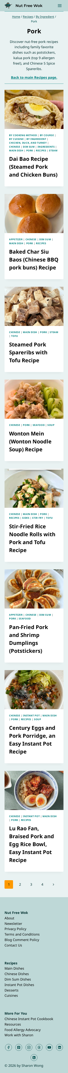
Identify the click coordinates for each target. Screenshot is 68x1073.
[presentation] (34, 109)
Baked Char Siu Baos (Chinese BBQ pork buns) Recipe (33, 259)
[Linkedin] (59, 1047)
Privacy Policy (15, 929)
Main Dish (16, 150)
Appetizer (16, 239)
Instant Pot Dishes (19, 984)
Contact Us (13, 945)
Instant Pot (31, 715)
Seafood (39, 425)
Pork (29, 150)
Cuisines (11, 995)
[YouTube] (49, 1047)
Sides (25, 517)
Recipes (41, 150)
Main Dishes (14, 968)
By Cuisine (16, 139)
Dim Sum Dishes (18, 979)
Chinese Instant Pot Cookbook (29, 1019)
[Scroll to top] (58, 1067)
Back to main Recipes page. (34, 77)
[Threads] (39, 1047)
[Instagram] (29, 1047)
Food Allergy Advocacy (23, 1029)
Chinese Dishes (17, 974)
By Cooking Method (23, 135)
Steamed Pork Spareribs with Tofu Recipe (28, 352)
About (9, 918)
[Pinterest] (18, 1047)
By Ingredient (36, 139)
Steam (53, 150)
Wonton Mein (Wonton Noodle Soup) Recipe (30, 441)
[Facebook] (8, 1047)
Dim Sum (29, 146)
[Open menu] (59, 5)
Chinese (14, 146)
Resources (13, 1024)
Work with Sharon (19, 1035)
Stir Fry (37, 517)
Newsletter (13, 923)
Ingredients (46, 146)
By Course (47, 135)
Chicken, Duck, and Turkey (28, 142)
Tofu (14, 336)
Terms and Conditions (22, 934)
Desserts (12, 990)
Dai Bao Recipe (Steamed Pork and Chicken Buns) (33, 166)
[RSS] (34, 1057)
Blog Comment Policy (22, 939)
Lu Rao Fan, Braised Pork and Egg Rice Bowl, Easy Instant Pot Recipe (31, 844)
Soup (51, 425)
